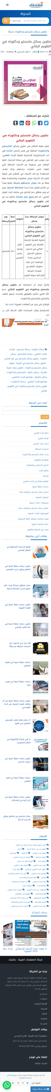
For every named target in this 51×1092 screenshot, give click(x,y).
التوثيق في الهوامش (23, 893)
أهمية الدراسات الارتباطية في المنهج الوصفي (18, 548)
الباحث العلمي (40, 354)
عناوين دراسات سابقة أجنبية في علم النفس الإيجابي (17, 625)
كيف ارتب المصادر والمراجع (17, 873)
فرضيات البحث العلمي (14, 889)
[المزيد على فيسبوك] (23, 1083)
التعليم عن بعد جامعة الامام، (37, 849)
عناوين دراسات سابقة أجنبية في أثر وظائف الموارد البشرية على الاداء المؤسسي (16, 704)
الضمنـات (44, 1019)
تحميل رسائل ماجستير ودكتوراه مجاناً (34, 492)
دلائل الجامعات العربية (40, 524)
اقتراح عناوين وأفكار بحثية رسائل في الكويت (31, 845)
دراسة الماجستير (25, 354)
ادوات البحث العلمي (40, 865)
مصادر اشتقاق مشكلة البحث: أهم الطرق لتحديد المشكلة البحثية (17, 587)
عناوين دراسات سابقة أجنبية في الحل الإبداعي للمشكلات (17, 798)
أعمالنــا (44, 1014)
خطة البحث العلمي (41, 433)
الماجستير (13, 853)
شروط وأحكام (12, 1075)
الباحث (12, 349)
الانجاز (20, 849)
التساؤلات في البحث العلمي (37, 889)
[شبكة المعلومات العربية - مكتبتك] (36, 4)
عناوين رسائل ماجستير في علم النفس (21, 359)
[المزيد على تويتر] (27, 1083)
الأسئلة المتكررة (41, 1004)
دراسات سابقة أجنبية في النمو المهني (18, 779)
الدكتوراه (24, 853)
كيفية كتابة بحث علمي (25, 861)
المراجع (44, 877)
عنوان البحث (16, 869)
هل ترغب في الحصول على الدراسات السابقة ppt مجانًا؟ (19, 644)
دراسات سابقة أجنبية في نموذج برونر (17, 683)
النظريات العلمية (42, 497)
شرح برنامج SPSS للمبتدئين (19, 897)
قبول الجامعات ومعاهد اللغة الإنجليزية (33, 519)
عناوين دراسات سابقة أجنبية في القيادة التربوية (17, 606)
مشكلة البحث (42, 885)
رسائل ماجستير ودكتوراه (20, 906)
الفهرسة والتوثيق (41, 460)
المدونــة (44, 1009)
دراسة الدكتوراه (18, 382)
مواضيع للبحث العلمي (37, 382)
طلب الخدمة (30, 933)
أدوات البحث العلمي (41, 444)
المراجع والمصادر (41, 893)
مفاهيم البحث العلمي (39, 873)
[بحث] (6, 20)
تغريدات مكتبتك (41, 1063)
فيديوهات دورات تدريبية (39, 503)
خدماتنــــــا (43, 999)
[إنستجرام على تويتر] (18, 1083)
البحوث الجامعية (41, 857)
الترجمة (46, 476)
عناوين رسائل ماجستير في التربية (30, 363)
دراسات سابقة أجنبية (40, 486)
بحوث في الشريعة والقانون (38, 529)
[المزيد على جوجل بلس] (13, 1083)
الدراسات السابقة (42, 449)
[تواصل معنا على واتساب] (7, 1085)
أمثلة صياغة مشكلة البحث (28, 877)
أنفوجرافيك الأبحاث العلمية (38, 513)
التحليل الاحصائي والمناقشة (37, 465)
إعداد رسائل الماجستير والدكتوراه (35, 454)
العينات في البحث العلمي (22, 857)
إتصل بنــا (43, 1024)
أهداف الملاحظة (41, 902)
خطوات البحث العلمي (21, 865)
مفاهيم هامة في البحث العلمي (36, 481)
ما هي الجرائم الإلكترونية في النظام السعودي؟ (18, 741)
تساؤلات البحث (27, 885)
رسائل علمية (33, 372)
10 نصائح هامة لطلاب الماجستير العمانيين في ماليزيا (17, 721)
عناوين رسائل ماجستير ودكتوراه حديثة (33, 508)
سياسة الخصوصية (25, 1077)
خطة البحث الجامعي (40, 881)
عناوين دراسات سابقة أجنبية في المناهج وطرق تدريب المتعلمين (17, 567)
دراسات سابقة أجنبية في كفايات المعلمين (17, 664)
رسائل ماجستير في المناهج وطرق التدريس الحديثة (16, 818)
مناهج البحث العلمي (40, 853)
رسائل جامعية (40, 377)
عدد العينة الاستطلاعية (20, 881)
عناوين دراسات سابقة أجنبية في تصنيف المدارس (17, 760)
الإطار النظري (43, 438)
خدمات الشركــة (39, 912)
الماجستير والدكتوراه (16, 372)
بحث (44, 417)
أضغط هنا (9, 304)
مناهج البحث (44, 470)
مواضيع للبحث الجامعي (22, 377)
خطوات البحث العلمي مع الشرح (36, 869)
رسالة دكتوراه (37, 349)
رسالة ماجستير (23, 349)
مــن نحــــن (43, 994)
